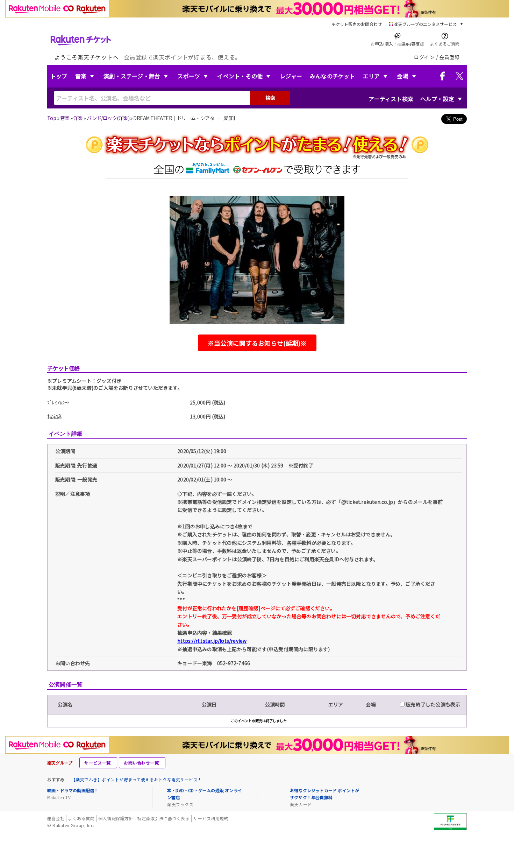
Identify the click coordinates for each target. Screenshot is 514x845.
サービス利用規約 (210, 818)
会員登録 (449, 57)
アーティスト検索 (391, 98)
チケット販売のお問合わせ (356, 24)
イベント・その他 (240, 76)
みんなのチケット (332, 76)
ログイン (424, 57)
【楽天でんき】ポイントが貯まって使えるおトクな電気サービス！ (136, 779)
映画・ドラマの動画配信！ (72, 790)
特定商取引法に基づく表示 (163, 818)
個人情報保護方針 (115, 818)
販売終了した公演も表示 (432, 704)
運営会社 (55, 818)
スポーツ (188, 76)
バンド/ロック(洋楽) (108, 117)
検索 (270, 97)
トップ (58, 76)
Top (51, 117)
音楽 (80, 76)
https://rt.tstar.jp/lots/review (212, 640)
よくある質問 (81, 818)
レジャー (291, 76)
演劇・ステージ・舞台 (131, 76)
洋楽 (78, 117)
